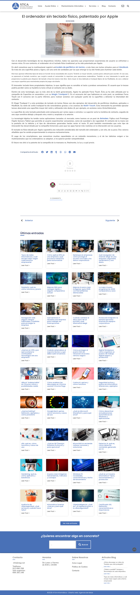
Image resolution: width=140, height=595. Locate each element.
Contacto (112, 6)
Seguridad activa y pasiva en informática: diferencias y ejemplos (108, 384)
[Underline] (64, 191)
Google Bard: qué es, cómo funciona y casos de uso (57, 413)
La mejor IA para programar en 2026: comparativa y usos (107, 289)
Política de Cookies (80, 567)
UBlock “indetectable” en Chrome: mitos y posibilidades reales (30, 384)
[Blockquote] (76, 191)
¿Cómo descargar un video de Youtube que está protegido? (114, 563)
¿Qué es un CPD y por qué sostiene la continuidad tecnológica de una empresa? (30, 354)
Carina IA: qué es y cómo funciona (80, 383)
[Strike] (67, 191)
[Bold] (59, 191)
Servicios (92, 6)
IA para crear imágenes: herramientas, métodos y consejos (57, 476)
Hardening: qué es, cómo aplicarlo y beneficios (29, 476)
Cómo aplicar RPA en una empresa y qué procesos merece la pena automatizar (56, 258)
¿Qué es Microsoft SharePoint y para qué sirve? (82, 413)
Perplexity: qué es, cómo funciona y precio (31, 288)
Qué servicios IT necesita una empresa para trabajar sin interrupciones (56, 320)
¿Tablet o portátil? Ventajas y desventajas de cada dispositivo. (115, 570)
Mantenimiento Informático (72, 6)
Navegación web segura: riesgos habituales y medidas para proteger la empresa (30, 321)
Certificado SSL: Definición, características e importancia (106, 507)
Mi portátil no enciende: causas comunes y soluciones (83, 445)
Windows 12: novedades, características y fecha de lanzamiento (82, 477)
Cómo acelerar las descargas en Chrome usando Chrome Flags (56, 384)
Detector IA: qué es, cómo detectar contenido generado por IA (107, 446)
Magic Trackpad (59, 94)
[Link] (82, 191)
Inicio (40, 6)
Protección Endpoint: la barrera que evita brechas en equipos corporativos (108, 320)
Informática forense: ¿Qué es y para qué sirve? (55, 506)
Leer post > (25, 265)
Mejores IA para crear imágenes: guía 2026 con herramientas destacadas (82, 290)
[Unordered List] (73, 191)
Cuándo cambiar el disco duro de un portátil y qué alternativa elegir (81, 320)
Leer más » (107, 566)
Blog (104, 6)
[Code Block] (79, 191)
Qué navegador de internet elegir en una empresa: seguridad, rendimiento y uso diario (107, 258)
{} (84, 190)
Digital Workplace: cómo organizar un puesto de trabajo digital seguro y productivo (107, 354)
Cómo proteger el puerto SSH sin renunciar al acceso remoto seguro (81, 353)
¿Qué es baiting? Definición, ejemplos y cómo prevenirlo (30, 413)
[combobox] (62, 544)
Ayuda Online (50, 6)
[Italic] (62, 191)
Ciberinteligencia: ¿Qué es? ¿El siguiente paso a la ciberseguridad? (83, 506)
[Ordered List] (70, 191)
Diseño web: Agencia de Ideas (81, 592)
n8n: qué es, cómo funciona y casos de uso (29, 445)
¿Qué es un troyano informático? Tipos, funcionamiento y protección (107, 477)
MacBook (123, 67)
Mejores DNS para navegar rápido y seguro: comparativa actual (56, 290)
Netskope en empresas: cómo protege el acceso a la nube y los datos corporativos (83, 258)
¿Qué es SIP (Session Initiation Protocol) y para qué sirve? (55, 445)
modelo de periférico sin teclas (70, 67)
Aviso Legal (77, 563)
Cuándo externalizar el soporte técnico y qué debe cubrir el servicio (56, 352)
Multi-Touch (89, 105)
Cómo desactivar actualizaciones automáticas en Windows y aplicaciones (106, 415)
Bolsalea (104, 118)
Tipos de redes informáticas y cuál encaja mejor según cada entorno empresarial (29, 258)
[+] (88, 190)
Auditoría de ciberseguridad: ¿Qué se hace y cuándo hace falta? (31, 507)
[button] (128, 6)
